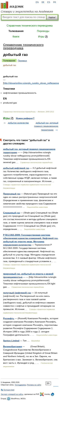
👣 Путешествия (7, 390)
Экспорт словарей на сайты (12, 394)
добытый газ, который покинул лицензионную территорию (46, 126)
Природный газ (11, 193)
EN (37, 2)
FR (54, 2)
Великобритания (12, 346)
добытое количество (18, 123)
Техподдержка (20, 385)
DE (43, 2)
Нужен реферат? (25, 118)
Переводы (43, 31)
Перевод (22, 60)
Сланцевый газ (11, 212)
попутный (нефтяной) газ (17, 292)
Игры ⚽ (43, 36)
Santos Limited (11, 340)
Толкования (15, 31)
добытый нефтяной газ (16, 168)
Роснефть (8, 318)
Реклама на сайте (34, 385)
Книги (16, 36)
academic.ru (12, 5)
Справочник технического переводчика (30, 25)
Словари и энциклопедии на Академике (27, 11)
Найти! (52, 17)
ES (48, 2)
